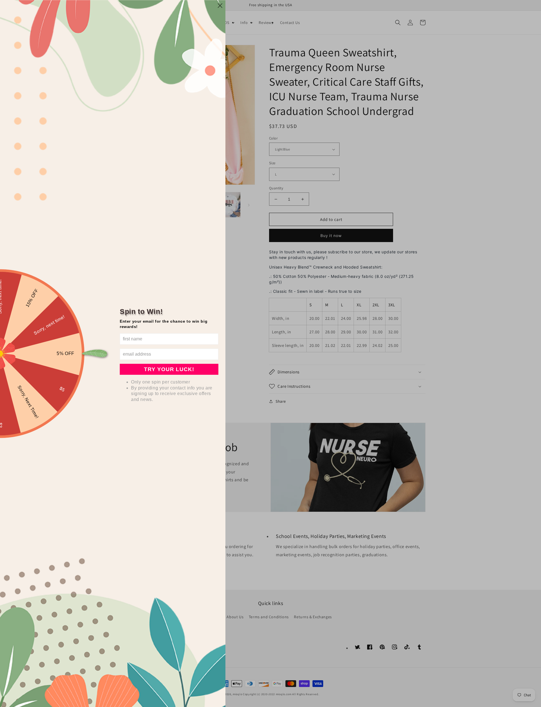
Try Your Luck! (169, 369)
